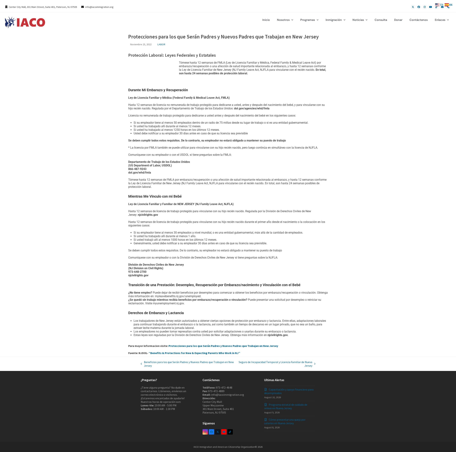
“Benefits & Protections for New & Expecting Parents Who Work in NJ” (194, 353)
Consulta (381, 20)
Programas (307, 20)
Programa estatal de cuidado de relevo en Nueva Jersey (285, 406)
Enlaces (440, 20)
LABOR (161, 44)
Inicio (266, 20)
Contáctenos (419, 20)
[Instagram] (424, 6)
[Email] (442, 6)
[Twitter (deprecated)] (217, 432)
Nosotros (283, 20)
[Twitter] (412, 6)
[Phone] (448, 6)
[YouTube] (430, 6)
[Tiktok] (436, 6)
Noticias (358, 20)
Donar (398, 20)
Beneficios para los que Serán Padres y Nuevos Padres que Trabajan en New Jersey (187, 363)
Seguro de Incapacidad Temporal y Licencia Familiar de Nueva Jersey (274, 363)
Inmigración (334, 20)
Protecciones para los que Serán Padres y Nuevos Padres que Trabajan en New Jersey (223, 346)
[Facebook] (418, 6)
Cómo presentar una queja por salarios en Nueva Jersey (284, 421)
